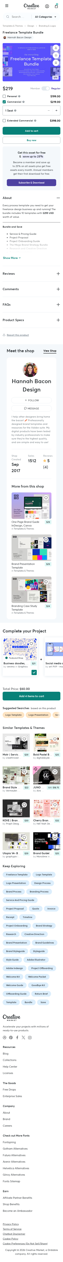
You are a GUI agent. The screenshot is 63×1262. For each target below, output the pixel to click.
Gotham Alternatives (15, 1148)
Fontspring (9, 1142)
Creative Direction (34, 934)
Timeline (27, 917)
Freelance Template (16, 874)
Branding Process (39, 891)
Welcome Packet (37, 976)
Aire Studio (42, 790)
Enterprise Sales (12, 1096)
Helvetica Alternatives (16, 1168)
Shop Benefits (11, 1204)
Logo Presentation (16, 883)
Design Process (42, 883)
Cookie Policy (10, 1238)
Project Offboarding (42, 968)
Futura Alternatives (14, 1155)
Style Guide (12, 959)
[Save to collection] (56, 63)
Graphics (23, 666)
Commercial (14, 101)
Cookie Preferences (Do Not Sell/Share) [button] (25, 1243)
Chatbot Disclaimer (14, 1233)
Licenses (8, 1073)
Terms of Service (12, 1229)
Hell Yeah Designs (46, 823)
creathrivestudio (14, 757)
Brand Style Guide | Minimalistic (22, 787)
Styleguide (39, 951)
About (6, 1112)
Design (30, 25)
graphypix (11, 856)
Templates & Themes (13, 25)
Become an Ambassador (17, 1210)
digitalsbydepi (44, 757)
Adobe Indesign (14, 968)
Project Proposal (15, 908)
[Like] (56, 55)
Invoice (51, 908)
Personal (12, 96)
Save (43, 1002)
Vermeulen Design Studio (19, 790)
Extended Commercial (20, 120)
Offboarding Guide (16, 993)
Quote (35, 908)
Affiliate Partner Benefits (17, 1197)
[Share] (56, 48)
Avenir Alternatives (14, 1161)
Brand (6, 1119)
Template (11, 1002)
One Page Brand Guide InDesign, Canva (25, 523)
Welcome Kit (13, 976)
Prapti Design (13, 823)
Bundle (28, 1002)
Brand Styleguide (15, 951)
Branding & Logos (47, 25)
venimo (11, 666)
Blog (5, 1053)
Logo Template (44, 874)
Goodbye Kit (38, 985)
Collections (9, 1060)
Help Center (10, 1066)
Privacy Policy (11, 1224)
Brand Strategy (44, 925)
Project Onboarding (16, 925)
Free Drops (9, 1089)
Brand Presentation (16, 942)
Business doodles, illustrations (22, 663)
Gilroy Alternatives (14, 1174)
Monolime (42, 856)
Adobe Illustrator (36, 959)
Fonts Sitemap (11, 1181)
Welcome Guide (14, 985)
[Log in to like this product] (46, 497)
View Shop (49, 350)
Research (11, 934)
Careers (7, 1125)
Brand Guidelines (44, 942)
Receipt (10, 917)
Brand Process (13, 891)
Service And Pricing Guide (20, 900)
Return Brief (41, 993)
